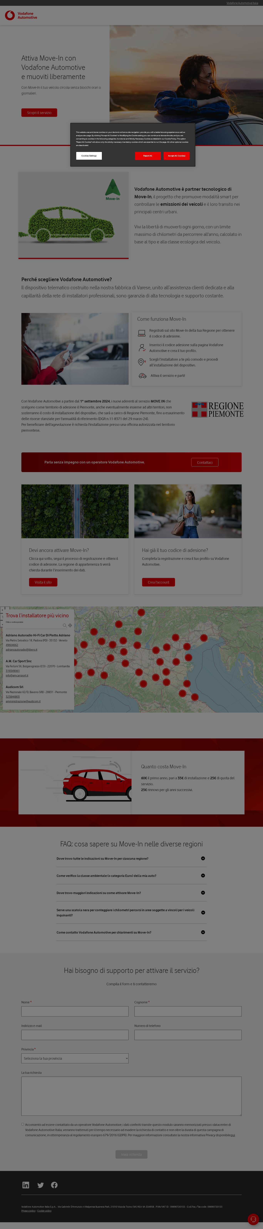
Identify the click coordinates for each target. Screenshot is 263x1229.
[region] (132, 144)
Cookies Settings (88, 155)
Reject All (147, 155)
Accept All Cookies (176, 155)
